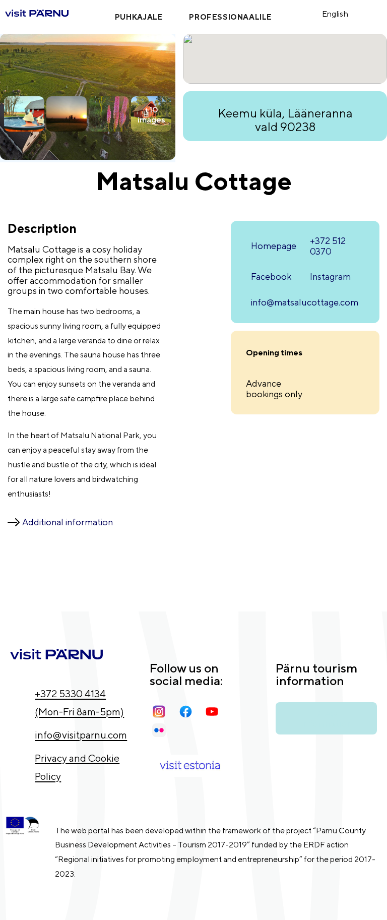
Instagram (330, 277)
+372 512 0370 (328, 246)
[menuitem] (341, 13)
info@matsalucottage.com (304, 302)
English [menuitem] (335, 14)
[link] (306, 13)
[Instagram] (162, 711)
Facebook (271, 277)
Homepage (273, 245)
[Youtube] (215, 711)
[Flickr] (162, 730)
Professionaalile (230, 17)
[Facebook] (189, 711)
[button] (311, 13)
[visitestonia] (190, 766)
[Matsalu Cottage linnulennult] (87, 156)
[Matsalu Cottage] (66, 115)
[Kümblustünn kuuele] (24, 115)
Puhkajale (139, 17)
